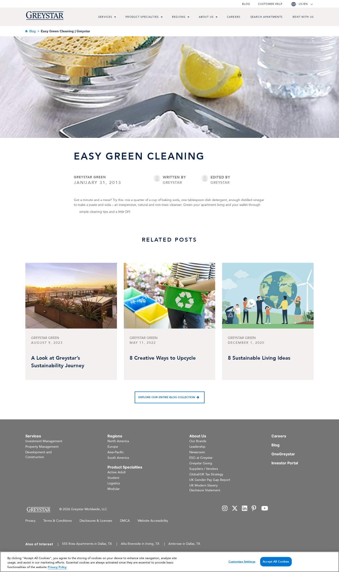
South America (118, 458)
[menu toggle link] (115, 17)
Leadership (197, 447)
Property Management (42, 447)
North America (118, 441)
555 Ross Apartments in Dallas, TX (87, 544)
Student (113, 478)
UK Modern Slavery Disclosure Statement (204, 487)
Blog (246, 4)
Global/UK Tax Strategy (206, 474)
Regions (178, 17)
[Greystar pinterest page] (254, 508)
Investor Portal (284, 463)
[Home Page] (38, 510)
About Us (206, 17)
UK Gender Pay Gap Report (209, 480)
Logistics (113, 483)
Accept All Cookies (276, 561)
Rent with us (303, 17)
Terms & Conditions (57, 521)
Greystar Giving (200, 463)
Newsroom (197, 452)
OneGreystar (283, 454)
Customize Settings (242, 561)
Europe (112, 447)
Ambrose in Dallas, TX (184, 544)
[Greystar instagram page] (225, 508)
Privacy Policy (57, 567)
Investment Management (43, 441)
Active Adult (116, 472)
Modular (113, 489)
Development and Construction (38, 454)
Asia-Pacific (115, 452)
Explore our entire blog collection (166, 397)
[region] (169, 561)
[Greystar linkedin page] (244, 508)
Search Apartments (266, 17)
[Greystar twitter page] (235, 508)
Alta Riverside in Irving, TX (140, 544)
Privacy (30, 521)
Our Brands (197, 441)
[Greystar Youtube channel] (264, 508)
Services (105, 17)
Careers (233, 17)
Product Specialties (142, 17)
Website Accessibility (153, 521)
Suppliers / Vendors (203, 469)
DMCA (125, 521)
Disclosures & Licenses (96, 521)
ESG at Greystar (201, 458)
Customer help (270, 4)
